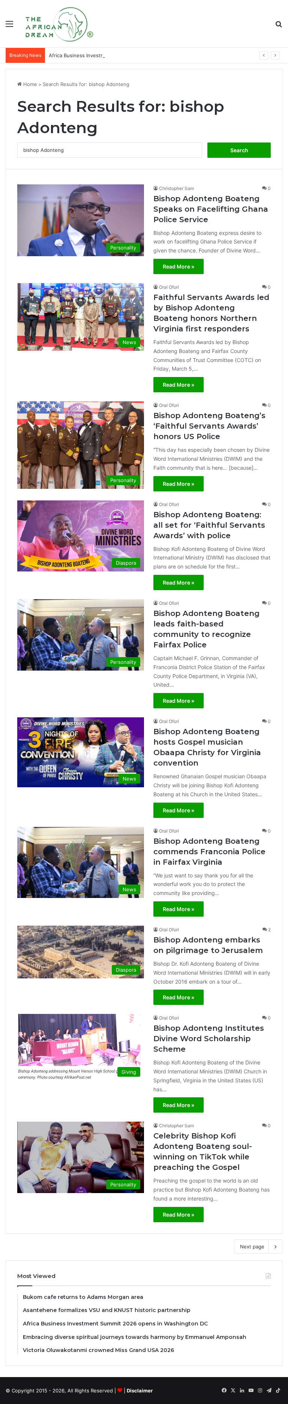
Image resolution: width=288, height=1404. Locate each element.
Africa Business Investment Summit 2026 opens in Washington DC (126, 55)
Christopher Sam (176, 188)
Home (29, 84)
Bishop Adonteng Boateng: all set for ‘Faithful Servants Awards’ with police (209, 525)
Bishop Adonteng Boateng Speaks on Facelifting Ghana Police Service (210, 209)
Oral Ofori (169, 287)
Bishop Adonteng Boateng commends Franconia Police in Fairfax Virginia (209, 852)
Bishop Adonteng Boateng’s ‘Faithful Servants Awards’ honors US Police (209, 426)
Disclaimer (140, 1391)
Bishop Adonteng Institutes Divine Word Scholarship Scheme (208, 1039)
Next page (252, 1247)
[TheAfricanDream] (58, 23)
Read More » (178, 266)
